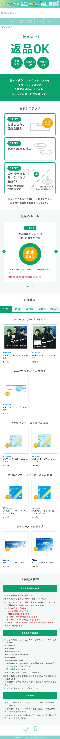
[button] (55, 251)
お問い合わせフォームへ (15, 669)
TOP (2, 27)
